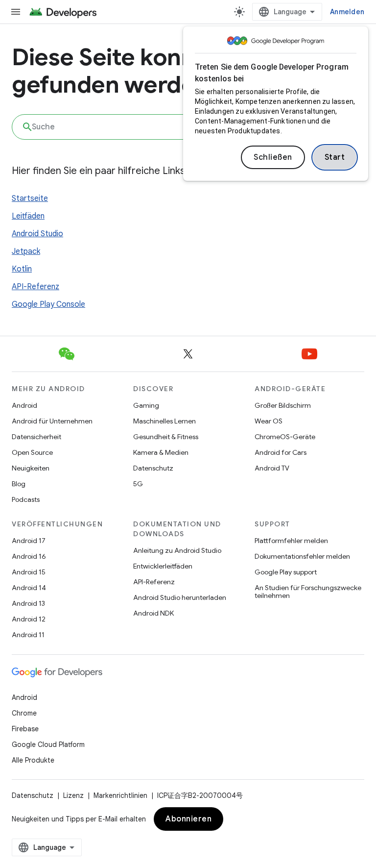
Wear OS (268, 421)
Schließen (273, 157)
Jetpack (26, 251)
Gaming (146, 405)
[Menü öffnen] (15, 12)
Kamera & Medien (160, 452)
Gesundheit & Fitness (165, 436)
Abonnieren (188, 819)
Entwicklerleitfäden (162, 566)
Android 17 (29, 540)
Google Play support (286, 572)
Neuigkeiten (30, 468)
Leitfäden (28, 216)
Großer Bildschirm (283, 405)
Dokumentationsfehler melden (302, 556)
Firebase (25, 728)
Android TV (272, 468)
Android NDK (153, 613)
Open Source (32, 452)
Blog (18, 483)
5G (138, 483)
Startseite (30, 198)
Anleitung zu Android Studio (177, 550)
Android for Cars (280, 452)
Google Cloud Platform (48, 744)
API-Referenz (35, 287)
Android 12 (29, 619)
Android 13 (28, 603)
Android (24, 405)
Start (335, 157)
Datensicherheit (36, 436)
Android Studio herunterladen (179, 597)
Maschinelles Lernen (164, 421)
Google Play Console (48, 304)
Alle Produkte (33, 760)
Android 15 (29, 572)
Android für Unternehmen (52, 421)
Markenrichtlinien (120, 795)
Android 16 (29, 556)
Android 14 (29, 587)
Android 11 (28, 634)
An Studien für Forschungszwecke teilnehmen (308, 591)
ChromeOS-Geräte (285, 436)
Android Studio (37, 234)
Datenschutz (153, 468)
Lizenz (73, 795)
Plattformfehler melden (291, 540)
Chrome (24, 713)
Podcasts (26, 499)
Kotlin (22, 269)
